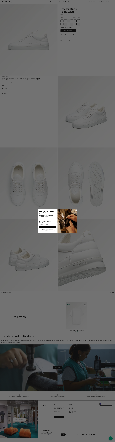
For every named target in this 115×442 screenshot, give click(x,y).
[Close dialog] (76, 210)
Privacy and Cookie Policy (52, 230)
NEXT (48, 227)
